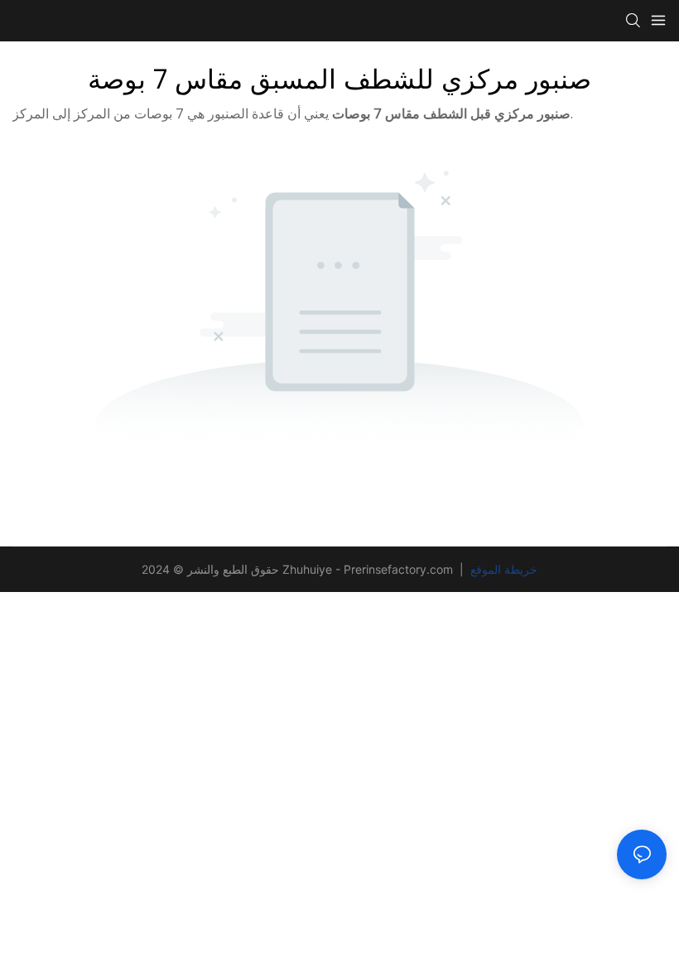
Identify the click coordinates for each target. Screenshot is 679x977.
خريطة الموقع (502, 569)
